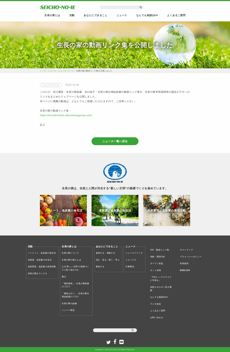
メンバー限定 (68, 310)
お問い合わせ (156, 317)
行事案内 (129, 266)
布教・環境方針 (157, 257)
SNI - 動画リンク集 (159, 250)
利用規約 (184, 263)
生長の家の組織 (69, 303)
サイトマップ (186, 250)
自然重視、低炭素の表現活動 (42, 266)
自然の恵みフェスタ (37, 273)
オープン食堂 (156, 263)
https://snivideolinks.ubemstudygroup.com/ (66, 115)
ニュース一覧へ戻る (115, 141)
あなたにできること (95, 15)
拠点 (64, 276)
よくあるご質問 (176, 15)
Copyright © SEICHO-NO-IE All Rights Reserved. (115, 349)
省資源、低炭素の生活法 (40, 260)
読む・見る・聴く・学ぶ (108, 260)
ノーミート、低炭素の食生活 (42, 253)
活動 (72, 15)
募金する (100, 266)
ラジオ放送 (155, 304)
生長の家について (70, 253)
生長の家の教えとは (71, 260)
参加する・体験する (105, 253)
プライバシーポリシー (191, 257)
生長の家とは (52, 15)
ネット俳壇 (155, 270)
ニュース (122, 15)
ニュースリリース (66, 71)
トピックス (130, 260)
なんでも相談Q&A (147, 15)
